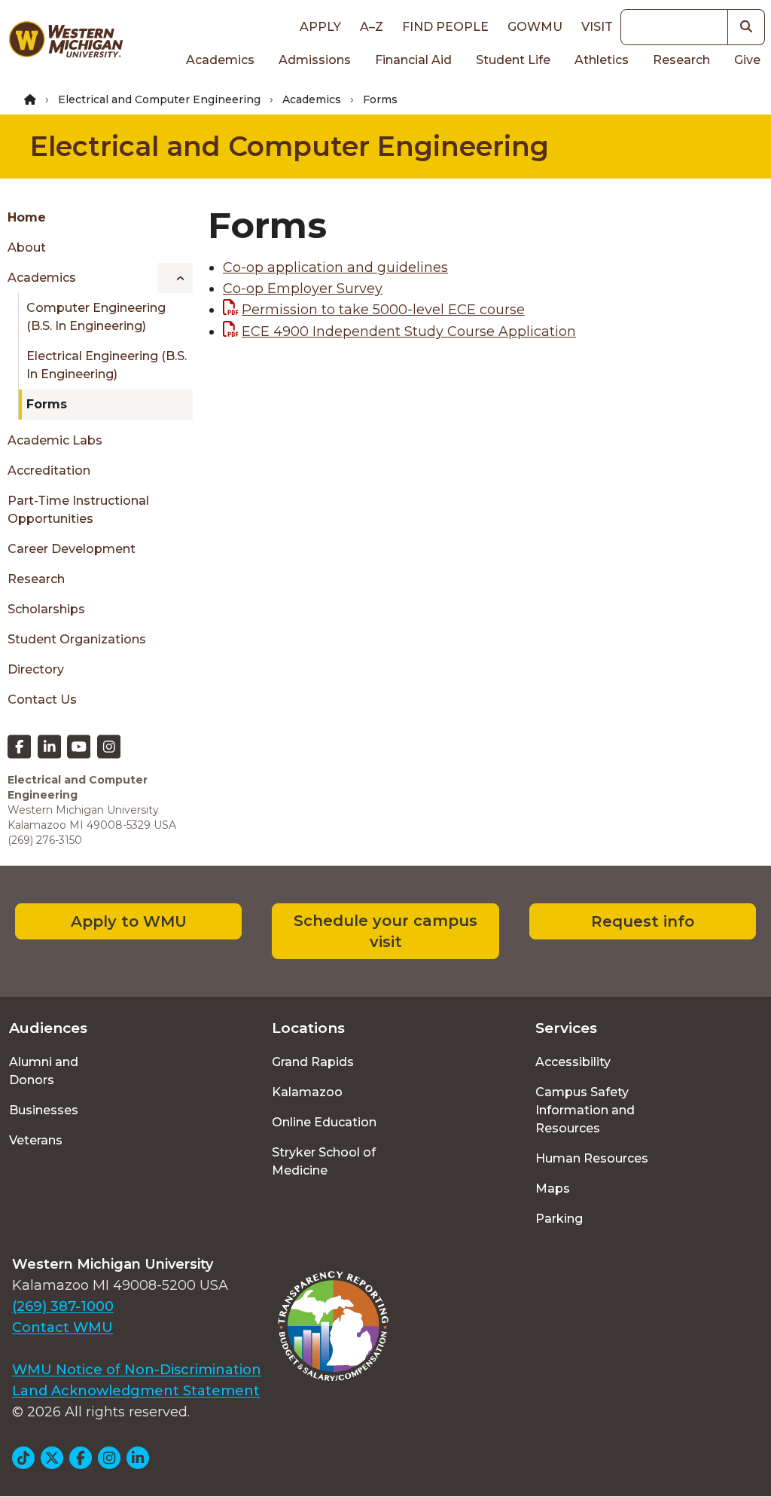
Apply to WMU (129, 921)
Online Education (324, 1122)
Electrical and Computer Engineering (159, 99)
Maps (552, 1188)
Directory (36, 669)
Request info (642, 921)
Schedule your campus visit (385, 931)
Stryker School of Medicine (324, 1161)
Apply (320, 27)
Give (747, 60)
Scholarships (46, 609)
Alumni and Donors (43, 1071)
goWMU (534, 27)
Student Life (513, 60)
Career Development (72, 549)
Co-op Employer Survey (302, 288)
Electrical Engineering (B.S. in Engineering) (106, 365)
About (27, 247)
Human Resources (591, 1158)
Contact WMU (62, 1327)
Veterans (35, 1140)
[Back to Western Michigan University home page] (65, 42)
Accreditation (49, 470)
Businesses (43, 1110)
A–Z (371, 27)
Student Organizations (77, 639)
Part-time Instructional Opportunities (78, 509)
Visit (597, 27)
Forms (46, 404)
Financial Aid (413, 60)
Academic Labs (55, 440)
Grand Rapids (313, 1062)
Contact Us (42, 699)
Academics (220, 60)
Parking (559, 1218)
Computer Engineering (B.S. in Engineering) (96, 317)
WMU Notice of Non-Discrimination (136, 1369)
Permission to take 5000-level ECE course (383, 309)
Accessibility (573, 1062)
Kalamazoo (307, 1092)
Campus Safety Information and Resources (585, 1110)
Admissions (315, 60)
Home (27, 217)
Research (681, 60)
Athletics (601, 60)
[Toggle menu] (175, 278)
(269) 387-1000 (63, 1306)
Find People (445, 27)
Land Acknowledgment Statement (136, 1390)
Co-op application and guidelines (335, 267)
